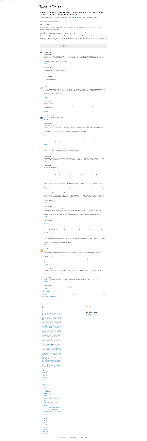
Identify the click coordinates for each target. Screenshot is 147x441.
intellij (43, 336)
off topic (56, 346)
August (45, 417)
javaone (48, 337)
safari (55, 350)
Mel (44, 85)
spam (53, 354)
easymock (58, 326)
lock (52, 343)
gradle (55, 331)
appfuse (54, 314)
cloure (51, 319)
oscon (60, 346)
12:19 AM (46, 232)
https (60, 334)
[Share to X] (62, 46)
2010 (44, 381)
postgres (44, 349)
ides (47, 335)
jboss (49, 339)
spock (56, 354)
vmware (43, 365)
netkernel (53, 345)
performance (54, 348)
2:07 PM (45, 152)
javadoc (58, 336)
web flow (53, 365)
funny (49, 330)
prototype (49, 349)
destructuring (57, 325)
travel (44, 362)
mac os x (59, 343)
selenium (54, 353)
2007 (44, 386)
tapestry (44, 359)
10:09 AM (46, 111)
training (59, 361)
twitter (55, 362)
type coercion (44, 364)
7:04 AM (45, 72)
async (53, 315)
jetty (54, 339)
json (50, 340)
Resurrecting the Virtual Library (50, 404)
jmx (57, 339)
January (46, 429)
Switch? (45, 400)
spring (60, 354)
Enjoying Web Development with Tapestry (52, 411)
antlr (42, 314)
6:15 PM (45, 273)
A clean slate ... (47, 414)
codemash (44, 321)
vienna (58, 364)
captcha (49, 318)
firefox (48, 328)
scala (59, 350)
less (52, 341)
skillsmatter (44, 354)
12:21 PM (46, 135)
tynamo (58, 362)
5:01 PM (45, 177)
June (45, 420)
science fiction (44, 352)
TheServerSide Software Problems (51, 409)
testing (43, 360)
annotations (55, 313)
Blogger (85, 437)
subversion (44, 357)
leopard (48, 341)
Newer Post (43, 294)
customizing (44, 325)
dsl (54, 326)
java (54, 336)
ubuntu (50, 364)
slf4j (49, 354)
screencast (51, 352)
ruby (44, 350)
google (56, 330)
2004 (44, 431)
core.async (49, 323)
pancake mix (45, 348)
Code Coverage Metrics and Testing (51, 407)
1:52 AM (45, 202)
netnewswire (59, 345)
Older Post (104, 294)
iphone (51, 336)
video (54, 364)
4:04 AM (45, 288)
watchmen (48, 365)
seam (46, 353)
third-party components (55, 360)
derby (53, 325)
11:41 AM (46, 119)
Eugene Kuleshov (47, 115)
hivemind (56, 334)
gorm (51, 331)
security (50, 353)
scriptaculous (57, 352)
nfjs (43, 346)
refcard (53, 349)
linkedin (60, 341)
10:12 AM (46, 244)
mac (55, 343)
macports (44, 344)
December (46, 391)
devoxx (43, 326)
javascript (54, 337)
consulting (43, 323)
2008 (44, 384)
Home (74, 294)
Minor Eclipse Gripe (48, 412)
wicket (43, 366)
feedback (58, 327)
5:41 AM (45, 216)
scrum (43, 353)
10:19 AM (46, 264)
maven (49, 344)
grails (59, 331)
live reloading (48, 343)
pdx (49, 348)
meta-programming (56, 344)
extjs (54, 327)
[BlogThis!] (61, 46)
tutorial (51, 362)
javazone (44, 339)
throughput (48, 361)
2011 (44, 379)
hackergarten (54, 332)
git (52, 330)
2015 (44, 372)
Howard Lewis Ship (91, 306)
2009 (44, 382)
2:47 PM (45, 168)
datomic (48, 325)
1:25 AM (45, 281)
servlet (59, 353)
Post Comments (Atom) (51, 296)
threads (43, 361)
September (46, 397)
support (49, 357)
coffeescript (50, 321)
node (47, 346)
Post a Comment (45, 291)
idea (44, 335)
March (45, 426)
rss (60, 349)
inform (59, 335)
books (48, 317)
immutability (54, 335)
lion (43, 343)
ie (49, 335)
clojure (59, 318)
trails (56, 361)
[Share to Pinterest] (65, 46)
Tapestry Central (50, 6)
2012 (44, 377)
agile (42, 313)
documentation (49, 326)
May (45, 422)
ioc (47, 336)
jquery (44, 340)
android (50, 313)
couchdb (55, 323)
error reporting (49, 327)
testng (48, 360)
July (45, 418)
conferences (50, 322)
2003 (44, 433)
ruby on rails (49, 350)
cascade (54, 318)
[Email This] (59, 46)
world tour (50, 366)
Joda (60, 339)
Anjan (45, 248)
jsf (47, 340)
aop (45, 314)
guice (48, 332)
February (46, 427)
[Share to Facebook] (64, 46)
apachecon (50, 314)
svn (53, 357)
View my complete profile (91, 308)
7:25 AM (45, 81)
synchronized (57, 357)
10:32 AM (46, 223)
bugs (52, 317)
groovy (43, 332)
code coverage (57, 319)
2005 (44, 390)
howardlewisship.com (74, 17)
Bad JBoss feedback (48, 405)
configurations (57, 322)
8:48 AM (45, 97)
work (46, 366)
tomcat (52, 361)
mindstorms (44, 345)
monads (48, 345)
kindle (57, 340)
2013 (44, 375)
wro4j (54, 366)
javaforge (43, 337)
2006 (44, 388)
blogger (43, 317)
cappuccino (44, 318)
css (59, 323)
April (45, 424)
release (57, 349)
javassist (59, 337)
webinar (58, 365)
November (46, 393)
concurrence (57, 321)
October (46, 395)
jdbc (52, 339)
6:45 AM (45, 63)
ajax (46, 313)
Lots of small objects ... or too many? (51, 402)
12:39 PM (46, 144)
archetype (59, 314)
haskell (43, 334)
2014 (44, 373)
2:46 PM (45, 161)
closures (46, 319)
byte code (58, 317)
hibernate (47, 334)
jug (53, 340)
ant (59, 313)
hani (59, 332)
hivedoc (52, 334)
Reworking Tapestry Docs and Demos (52, 398)
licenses (55, 341)
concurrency (44, 322)
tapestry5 (54, 358)
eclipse (43, 327)
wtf (56, 366)
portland (59, 348)
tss (47, 362)
